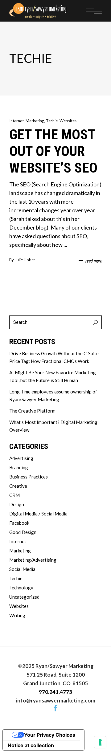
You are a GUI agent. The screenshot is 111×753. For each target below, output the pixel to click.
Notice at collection (31, 745)
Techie (52, 120)
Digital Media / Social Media (38, 513)
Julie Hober (25, 259)
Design (16, 504)
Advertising (21, 458)
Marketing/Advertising (32, 560)
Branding (18, 467)
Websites (68, 120)
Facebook (19, 523)
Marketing (35, 120)
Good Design (22, 532)
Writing (17, 615)
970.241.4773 (55, 692)
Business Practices (28, 476)
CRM (14, 495)
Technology (21, 587)
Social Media (22, 569)
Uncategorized (24, 597)
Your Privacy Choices (49, 735)
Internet (16, 120)
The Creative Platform (32, 410)
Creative (18, 486)
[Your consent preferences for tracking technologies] (100, 742)
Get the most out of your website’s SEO (53, 151)
